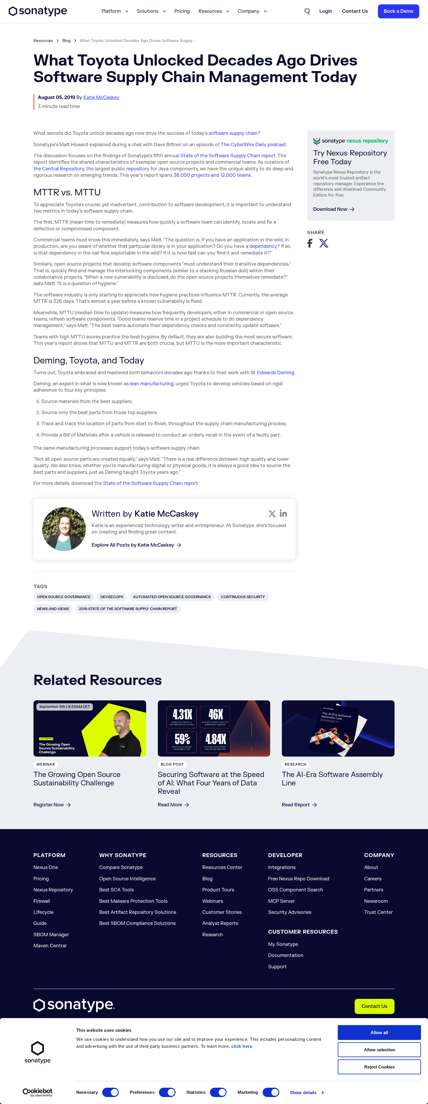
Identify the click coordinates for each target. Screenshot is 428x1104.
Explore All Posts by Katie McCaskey (133, 545)
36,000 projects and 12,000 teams (212, 175)
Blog (66, 40)
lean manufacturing (152, 384)
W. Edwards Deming (272, 373)
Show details (303, 1092)
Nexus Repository (53, 890)
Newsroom (376, 901)
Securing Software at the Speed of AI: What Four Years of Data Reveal (211, 783)
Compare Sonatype (121, 867)
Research (212, 935)
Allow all (379, 1032)
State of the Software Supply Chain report (228, 156)
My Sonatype (283, 944)
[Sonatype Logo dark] (38, 15)
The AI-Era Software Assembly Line (332, 779)
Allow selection (379, 1049)
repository (137, 169)
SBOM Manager (51, 935)
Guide (40, 923)
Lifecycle (43, 912)
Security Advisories (289, 912)
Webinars (212, 901)
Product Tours (218, 890)
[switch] (167, 1092)
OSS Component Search (295, 890)
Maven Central (49, 946)
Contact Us (375, 1006)
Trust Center (378, 912)
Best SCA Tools (116, 890)
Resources (43, 40)
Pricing (182, 11)
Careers (372, 879)
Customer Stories (222, 912)
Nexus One (45, 867)
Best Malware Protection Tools (133, 901)
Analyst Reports (220, 923)
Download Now (330, 209)
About (371, 867)
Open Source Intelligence (127, 879)
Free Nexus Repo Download (298, 879)
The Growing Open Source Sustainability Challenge (77, 779)
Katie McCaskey (101, 97)
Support (277, 967)
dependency (263, 246)
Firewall (41, 901)
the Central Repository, (59, 169)
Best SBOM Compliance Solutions (137, 923)
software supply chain (233, 133)
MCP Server (281, 901)
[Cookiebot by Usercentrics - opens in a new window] (37, 1092)
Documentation (285, 955)
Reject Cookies (379, 1066)
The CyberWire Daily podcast (253, 145)
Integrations (282, 867)
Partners (373, 890)
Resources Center (222, 867)
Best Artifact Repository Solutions (137, 912)
